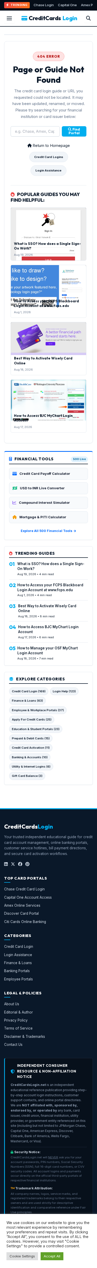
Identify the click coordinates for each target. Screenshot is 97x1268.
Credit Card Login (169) (29, 691)
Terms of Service (18, 1028)
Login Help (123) (64, 691)
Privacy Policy (16, 1020)
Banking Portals (17, 971)
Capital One (67, 5)
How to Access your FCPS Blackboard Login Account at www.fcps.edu (46, 303)
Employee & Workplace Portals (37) (38, 710)
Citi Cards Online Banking (25, 922)
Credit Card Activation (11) (31, 747)
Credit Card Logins (48, 157)
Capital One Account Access (28, 897)
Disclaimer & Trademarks (24, 1036)
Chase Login (44, 5)
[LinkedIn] (6, 864)
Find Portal (74, 131)
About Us (11, 1004)
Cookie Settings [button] (22, 1256)
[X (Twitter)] (13, 864)
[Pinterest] (27, 864)
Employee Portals (18, 979)
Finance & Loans (18, 963)
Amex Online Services (22, 905)
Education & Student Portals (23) (35, 729)
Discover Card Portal (21, 913)
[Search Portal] (88, 18)
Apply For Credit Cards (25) (31, 719)
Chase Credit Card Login (24, 889)
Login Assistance (48, 170)
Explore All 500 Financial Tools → (48, 531)
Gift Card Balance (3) (27, 776)
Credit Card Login (18, 946)
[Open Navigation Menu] (9, 18)
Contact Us (13, 1044)
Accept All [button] (52, 1256)
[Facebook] (20, 864)
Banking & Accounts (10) (30, 757)
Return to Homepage (51, 145)
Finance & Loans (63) (27, 700)
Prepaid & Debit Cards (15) (31, 738)
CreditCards (53, 18)
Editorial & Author (18, 1012)
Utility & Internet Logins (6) (31, 766)
